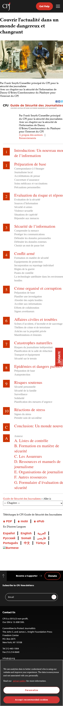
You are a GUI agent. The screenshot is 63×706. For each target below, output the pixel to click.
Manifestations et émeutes (27, 335)
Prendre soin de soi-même (28, 417)
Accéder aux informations (28, 303)
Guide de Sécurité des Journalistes (22, 499)
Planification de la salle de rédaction (33, 351)
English (26, 533)
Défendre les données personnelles (32, 238)
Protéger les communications (29, 234)
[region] (31, 683)
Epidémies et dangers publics (38, 366)
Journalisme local (23, 172)
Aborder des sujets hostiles (28, 300)
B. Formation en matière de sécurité (36, 448)
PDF (9, 521)
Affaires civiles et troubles (35, 319)
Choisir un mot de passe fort (29, 245)
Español (9, 533)
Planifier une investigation (28, 296)
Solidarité (19, 398)
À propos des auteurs (31, 135)
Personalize (31, 690)
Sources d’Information (26, 203)
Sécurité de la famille (25, 390)
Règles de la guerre (24, 269)
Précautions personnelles (27, 187)
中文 (27, 543)
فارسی (41, 538)
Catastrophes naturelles (33, 342)
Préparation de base (30, 164)
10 (7, 411)
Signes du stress (22, 414)
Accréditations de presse (27, 176)
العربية (41, 533)
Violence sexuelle (23, 210)
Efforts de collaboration (26, 307)
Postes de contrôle (23, 272)
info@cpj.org (9, 658)
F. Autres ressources (30, 477)
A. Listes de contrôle (31, 440)
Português (10, 543)
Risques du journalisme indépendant (33, 347)
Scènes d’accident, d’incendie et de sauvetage (38, 323)
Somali (26, 538)
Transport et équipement (27, 354)
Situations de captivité (25, 214)
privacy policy (19, 681)
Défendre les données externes (30, 241)
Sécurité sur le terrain (25, 358)
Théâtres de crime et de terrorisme (32, 327)
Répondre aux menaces (26, 218)
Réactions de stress (29, 409)
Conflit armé (24, 253)
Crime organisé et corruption (37, 288)
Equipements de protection (28, 261)
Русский (9, 538)
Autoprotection (22, 374)
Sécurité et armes (23, 207)
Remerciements (27, 138)
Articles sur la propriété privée (30, 331)
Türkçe (41, 543)
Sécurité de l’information (34, 226)
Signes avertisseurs (24, 311)
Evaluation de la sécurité (27, 199)
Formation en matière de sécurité (31, 257)
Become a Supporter (26, 575)
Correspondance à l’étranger (29, 168)
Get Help (44, 6)
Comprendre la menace (26, 230)
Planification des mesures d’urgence (33, 401)
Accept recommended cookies (31, 699)
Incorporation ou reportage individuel (34, 265)
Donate (52, 575)
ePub (40, 521)
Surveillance (20, 394)
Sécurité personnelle (25, 386)
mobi (24, 521)
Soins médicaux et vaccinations (30, 183)
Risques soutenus (28, 382)
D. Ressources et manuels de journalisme (37, 464)
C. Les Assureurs (28, 456)
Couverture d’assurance (26, 179)
